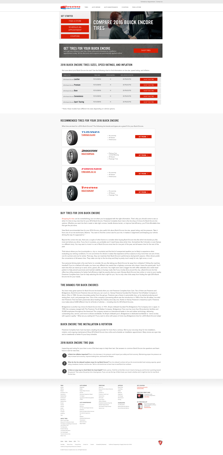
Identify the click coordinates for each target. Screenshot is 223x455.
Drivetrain (82, 409)
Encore (70, 441)
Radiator (82, 416)
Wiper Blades (83, 423)
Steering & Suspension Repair (86, 394)
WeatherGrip (63, 401)
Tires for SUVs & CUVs (65, 434)
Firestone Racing (64, 428)
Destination (63, 394)
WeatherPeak (63, 396)
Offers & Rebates (102, 401)
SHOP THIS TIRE (149, 79)
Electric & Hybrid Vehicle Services (87, 411)
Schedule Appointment (104, 404)
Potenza (62, 406)
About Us (101, 387)
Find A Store (75, 21)
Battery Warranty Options (123, 406)
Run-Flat (62, 410)
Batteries (82, 406)
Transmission (82, 420)
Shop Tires (146, 50)
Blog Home (120, 387)
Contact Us (159, 1)
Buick (66, 441)
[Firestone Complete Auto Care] (70, 7)
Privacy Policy (78, 444)
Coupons (75, 36)
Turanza (62, 404)
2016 (75, 441)
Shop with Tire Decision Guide (67, 422)
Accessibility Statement (101, 444)
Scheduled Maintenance (85, 418)
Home (62, 441)
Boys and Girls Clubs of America (106, 389)
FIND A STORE (136, 7)
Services (81, 392)
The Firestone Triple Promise (105, 406)
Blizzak (62, 390)
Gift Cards (101, 397)
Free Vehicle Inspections (85, 413)
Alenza (62, 387)
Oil (80, 414)
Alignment (82, 387)
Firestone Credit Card (103, 394)
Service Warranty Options (123, 408)
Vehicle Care (101, 408)
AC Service (82, 404)
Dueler (62, 408)
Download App (147, 407)
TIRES (86, 7)
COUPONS (125, 7)
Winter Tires (63, 435)
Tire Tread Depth (64, 432)
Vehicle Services (83, 421)
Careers (100, 390)
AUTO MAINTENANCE (111, 7)
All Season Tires (64, 392)
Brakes (81, 389)
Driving (119, 399)
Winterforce (63, 399)
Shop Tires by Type (65, 420)
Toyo (62, 415)
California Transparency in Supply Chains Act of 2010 (120, 444)
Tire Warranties (64, 427)
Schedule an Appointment (148, 1)
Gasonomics (101, 396)
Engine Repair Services (85, 390)
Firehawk (62, 411)
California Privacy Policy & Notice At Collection (71, 446)
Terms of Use (69, 444)
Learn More (146, 396)
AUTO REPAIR (96, 7)
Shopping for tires (68, 219)
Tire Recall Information (65, 430)
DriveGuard (63, 397)
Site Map (62, 444)
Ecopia (62, 403)
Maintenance (121, 397)
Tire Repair (82, 396)
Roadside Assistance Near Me (105, 403)
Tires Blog (120, 389)
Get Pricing (143, 137)
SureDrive (63, 413)
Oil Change (120, 396)
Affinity (62, 389)
